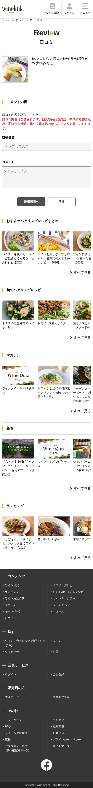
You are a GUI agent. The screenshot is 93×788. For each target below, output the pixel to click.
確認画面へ (31, 201)
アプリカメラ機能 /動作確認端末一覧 (17, 748)
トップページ (13, 720)
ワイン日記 (12, 585)
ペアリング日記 (62, 585)
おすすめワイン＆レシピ (68, 591)
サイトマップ (61, 746)
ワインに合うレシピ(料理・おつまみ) (25, 643)
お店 (55, 651)
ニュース (58, 611)
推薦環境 (58, 726)
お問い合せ (60, 733)
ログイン (10, 674)
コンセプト (60, 720)
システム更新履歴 (16, 733)
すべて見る (82, 272)
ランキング (12, 591)
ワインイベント (62, 604)
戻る (62, 201)
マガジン (10, 604)
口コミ (9, 618)
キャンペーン (13, 611)
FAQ (8, 726)
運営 (8, 739)
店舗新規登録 (61, 697)
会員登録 (58, 674)
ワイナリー (12, 651)
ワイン (57, 640)
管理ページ (12, 697)
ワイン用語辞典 (15, 598)
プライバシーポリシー (67, 739)
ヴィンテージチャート (67, 598)
